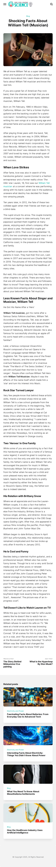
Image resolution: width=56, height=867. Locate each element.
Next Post (41, 661)
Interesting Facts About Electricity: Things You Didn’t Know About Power (26, 754)
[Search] (51, 4)
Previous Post (12, 663)
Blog (28, 16)
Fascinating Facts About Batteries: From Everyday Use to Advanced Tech (27, 715)
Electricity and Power (15, 711)
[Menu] (5, 4)
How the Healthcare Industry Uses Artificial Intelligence (24, 831)
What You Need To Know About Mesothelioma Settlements (23, 792)
